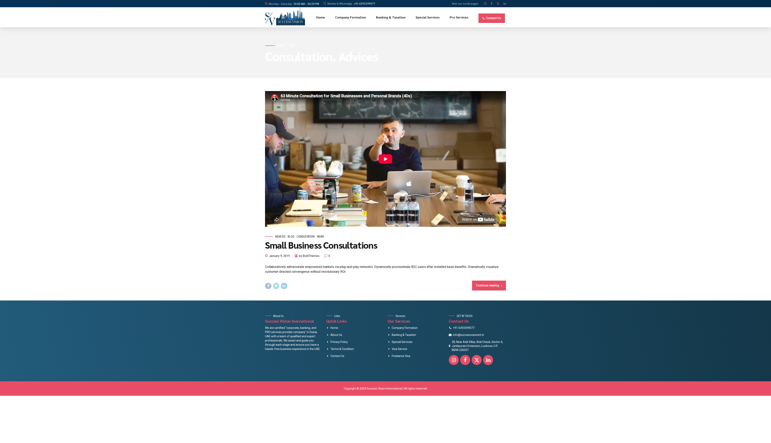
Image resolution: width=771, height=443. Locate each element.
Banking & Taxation (391, 17)
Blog (291, 236)
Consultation (306, 236)
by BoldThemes (309, 256)
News (320, 236)
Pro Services (459, 17)
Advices (280, 236)
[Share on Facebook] (268, 286)
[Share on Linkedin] (284, 286)
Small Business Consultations (321, 245)
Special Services (428, 17)
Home (320, 17)
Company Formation (350, 17)
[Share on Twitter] (276, 286)
